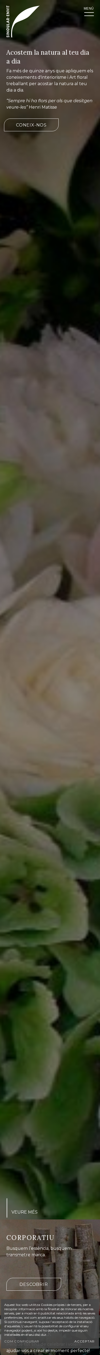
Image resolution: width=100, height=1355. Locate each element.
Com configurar (21, 1341)
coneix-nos (31, 125)
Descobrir (33, 1284)
